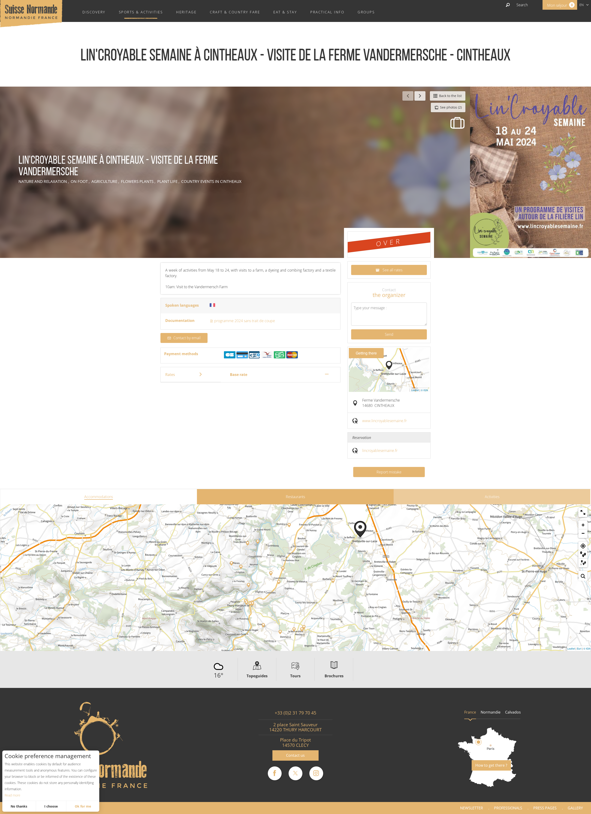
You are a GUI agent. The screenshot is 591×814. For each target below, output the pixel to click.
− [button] (583, 533)
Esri (579, 648)
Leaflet (415, 390)
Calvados (513, 712)
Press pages (545, 808)
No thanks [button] (19, 806)
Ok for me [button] (83, 806)
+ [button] (583, 525)
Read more (12, 795)
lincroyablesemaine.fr (380, 450)
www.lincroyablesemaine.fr (384, 420)
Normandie (491, 712)
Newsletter (471, 808)
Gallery (575, 808)
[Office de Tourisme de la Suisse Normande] (31, 13)
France (470, 712)
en (581, 5)
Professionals (508, 808)
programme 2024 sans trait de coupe (244, 320)
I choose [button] (51, 806)
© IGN (424, 390)
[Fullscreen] (583, 512)
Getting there (366, 353)
